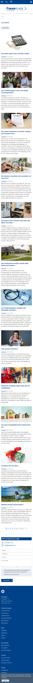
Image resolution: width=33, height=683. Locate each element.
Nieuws (3, 638)
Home (2, 16)
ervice (3, 635)
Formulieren (4, 648)
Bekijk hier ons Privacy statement (11, 574)
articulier (4, 630)
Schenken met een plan (9, 466)
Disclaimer (4, 672)
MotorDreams (5, 620)
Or (1, 633)
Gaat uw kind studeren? (9, 349)
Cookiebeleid (4, 670)
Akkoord (5, 680)
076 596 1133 (8, 543)
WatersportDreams (6, 618)
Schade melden (5, 660)
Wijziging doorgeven (6, 662)
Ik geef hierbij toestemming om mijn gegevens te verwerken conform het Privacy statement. (17, 571)
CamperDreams (5, 615)
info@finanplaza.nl (9, 545)
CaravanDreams (5, 610)
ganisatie (4, 633)
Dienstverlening (5, 645)
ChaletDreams (5, 613)
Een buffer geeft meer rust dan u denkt (15, 53)
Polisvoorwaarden (6, 650)
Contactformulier (5, 657)
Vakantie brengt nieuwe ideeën (12, 505)
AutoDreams (4, 623)
